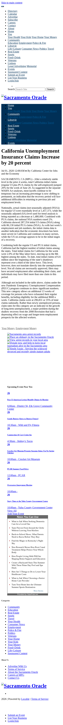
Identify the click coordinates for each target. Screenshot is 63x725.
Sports (11, 54)
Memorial (32, 66)
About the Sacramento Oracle (23, 672)
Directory (12, 11)
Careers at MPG (16, 675)
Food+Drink (14, 57)
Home (11, 31)
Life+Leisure (14, 48)
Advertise (13, 16)
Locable (25, 699)
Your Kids (26, 37)
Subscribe (13, 19)
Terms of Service (16, 669)
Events (11, 69)
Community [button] (14, 40)
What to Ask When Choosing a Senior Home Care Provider (28, 579)
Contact (12, 25)
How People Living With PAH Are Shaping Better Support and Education (28, 557)
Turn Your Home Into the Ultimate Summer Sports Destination (27, 585)
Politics (43, 48)
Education (13, 43)
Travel (50, 48)
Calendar (12, 14)
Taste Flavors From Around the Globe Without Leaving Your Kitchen (28, 529)
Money (33, 328)
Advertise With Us (17, 666)
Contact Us (13, 677)
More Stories (38, 591)
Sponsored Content (17, 72)
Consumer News (30, 48)
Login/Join (13, 80)
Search (11, 89)
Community (14, 607)
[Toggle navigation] (2, 6)
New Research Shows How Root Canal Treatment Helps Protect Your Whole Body (28, 550)
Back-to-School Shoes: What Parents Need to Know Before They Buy (28, 535)
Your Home (38, 37)
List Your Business (17, 77)
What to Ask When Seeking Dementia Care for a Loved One (28, 522)
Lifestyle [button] (12, 45)
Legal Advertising (17, 66)
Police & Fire (39, 43)
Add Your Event (15, 513)
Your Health (14, 37)
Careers (12, 22)
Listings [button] (12, 63)
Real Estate (13, 51)
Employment (25, 43)
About (11, 28)
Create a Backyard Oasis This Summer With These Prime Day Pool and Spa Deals (28, 565)
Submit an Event (16, 74)
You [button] (10, 34)
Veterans (12, 60)
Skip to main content (11, 2)
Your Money (50, 37)
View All (11, 510)
